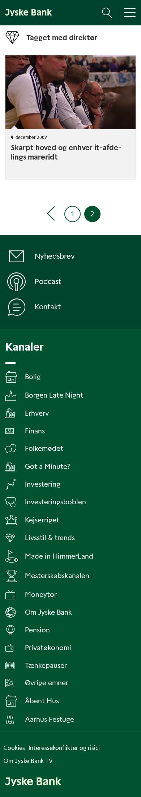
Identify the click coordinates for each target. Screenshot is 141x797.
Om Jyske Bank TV (28, 761)
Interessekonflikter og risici (64, 748)
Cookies (14, 748)
